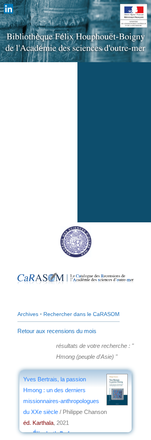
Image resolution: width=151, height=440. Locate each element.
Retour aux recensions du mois (56, 331)
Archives (27, 314)
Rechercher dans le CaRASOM (81, 314)
